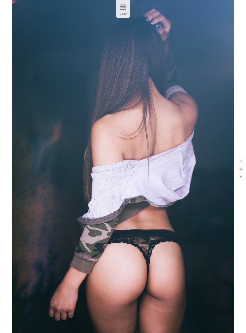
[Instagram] (213, 9)
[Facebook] (231, 9)
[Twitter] (222, 9)
